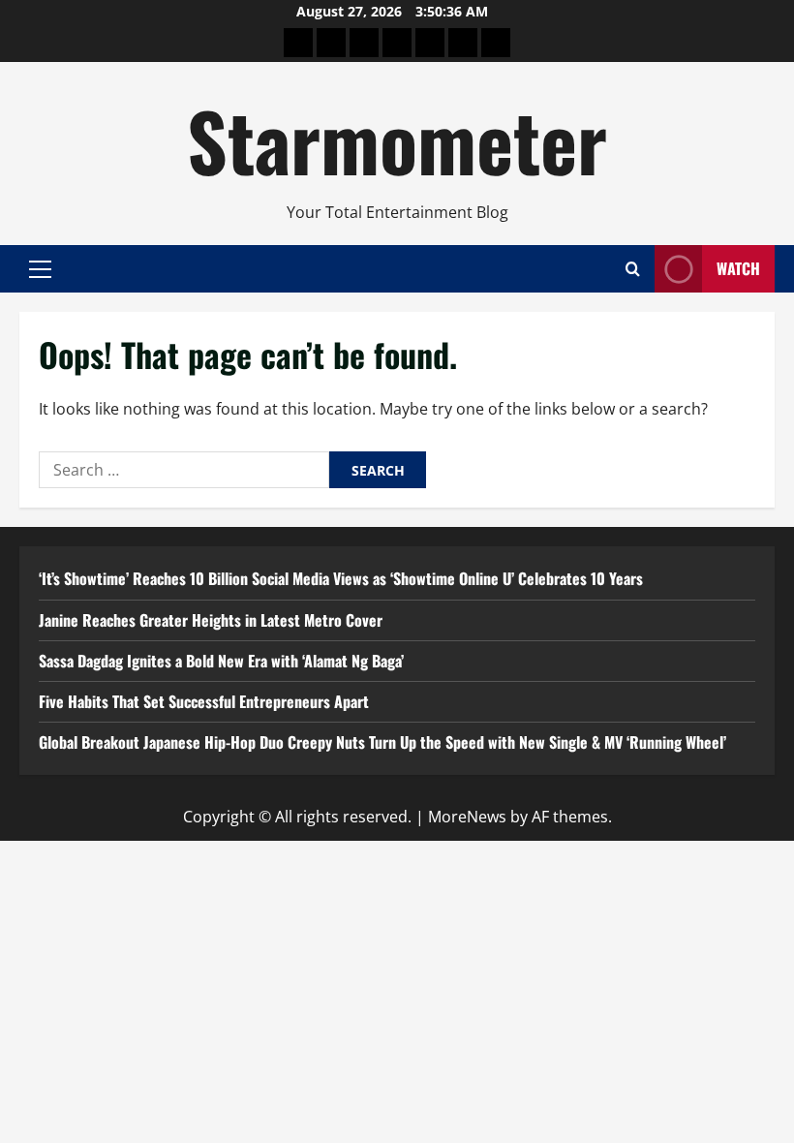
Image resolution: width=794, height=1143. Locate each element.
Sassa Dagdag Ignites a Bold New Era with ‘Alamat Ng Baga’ (221, 660)
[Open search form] (633, 269)
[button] (40, 268)
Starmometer (397, 139)
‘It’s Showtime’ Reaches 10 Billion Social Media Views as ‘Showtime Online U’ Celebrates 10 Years (341, 578)
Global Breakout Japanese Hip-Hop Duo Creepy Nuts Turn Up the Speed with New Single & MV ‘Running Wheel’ (382, 742)
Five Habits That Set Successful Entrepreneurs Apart (204, 701)
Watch (738, 268)
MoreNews (467, 816)
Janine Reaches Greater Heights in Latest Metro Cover (210, 620)
